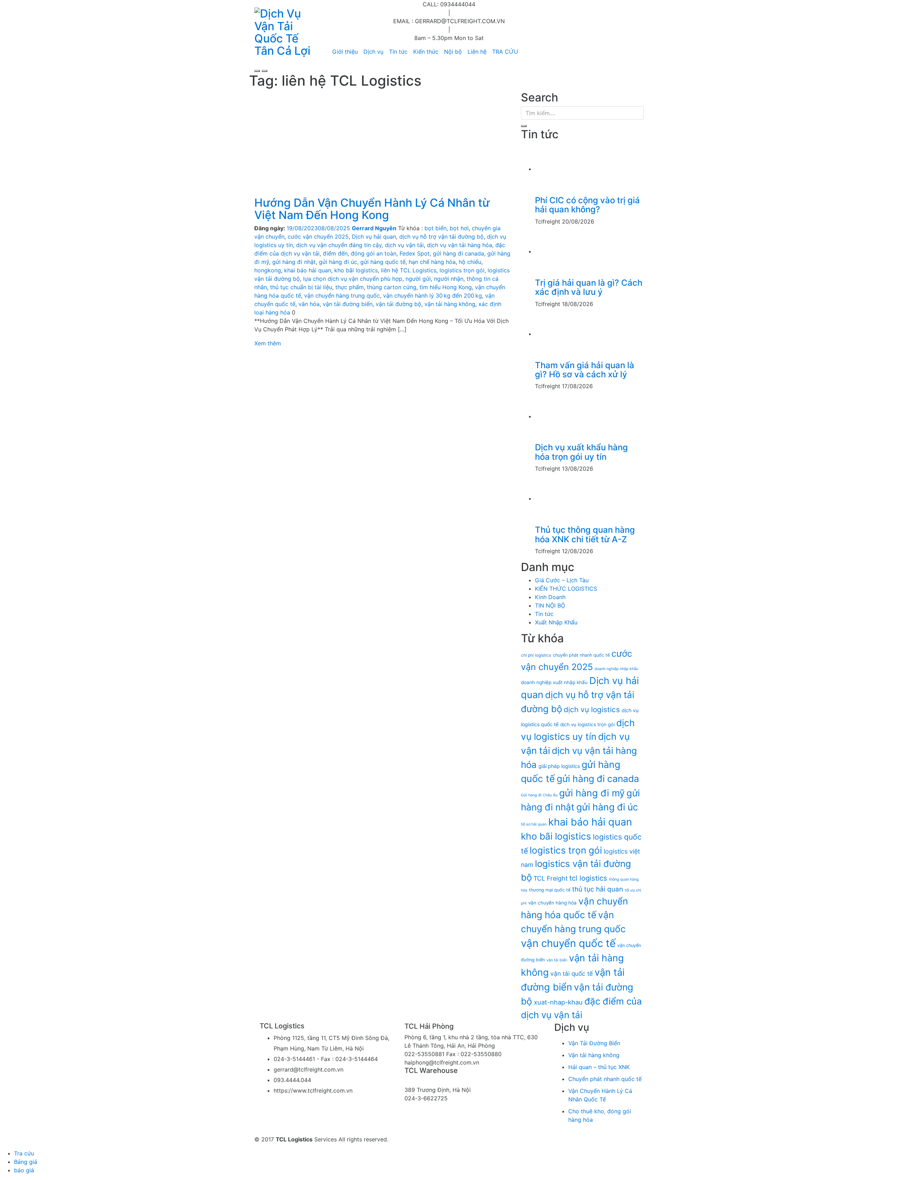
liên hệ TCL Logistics (408, 270)
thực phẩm (349, 287)
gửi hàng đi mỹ (592, 793)
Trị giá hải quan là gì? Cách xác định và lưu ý (588, 287)
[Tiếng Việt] (521, 51)
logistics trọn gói (462, 270)
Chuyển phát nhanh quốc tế (605, 1078)
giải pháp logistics (559, 766)
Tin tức (398, 51)
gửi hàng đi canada (458, 253)
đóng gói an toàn (373, 253)
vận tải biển (557, 960)
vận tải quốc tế (571, 973)
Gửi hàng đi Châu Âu (539, 795)
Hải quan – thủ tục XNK (599, 1066)
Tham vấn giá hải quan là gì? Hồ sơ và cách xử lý (584, 369)
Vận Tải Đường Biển (594, 1043)
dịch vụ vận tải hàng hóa (459, 244)
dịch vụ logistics (592, 709)
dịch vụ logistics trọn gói (587, 724)
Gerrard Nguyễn (374, 228)
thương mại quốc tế (549, 890)
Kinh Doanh (550, 597)
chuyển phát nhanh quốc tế (581, 655)
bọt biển (435, 228)
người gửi (418, 278)
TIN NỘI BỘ (550, 605)
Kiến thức (425, 51)
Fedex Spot (415, 253)
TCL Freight (551, 878)
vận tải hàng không (449, 303)
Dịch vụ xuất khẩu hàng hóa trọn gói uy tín (581, 452)
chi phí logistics (536, 655)
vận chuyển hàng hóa (552, 903)
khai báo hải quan (307, 270)
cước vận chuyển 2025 (318, 236)
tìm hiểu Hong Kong (446, 287)
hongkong (267, 270)
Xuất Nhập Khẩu (556, 622)
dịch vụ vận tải (404, 244)
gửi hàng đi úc (338, 261)
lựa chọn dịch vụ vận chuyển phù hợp (352, 278)
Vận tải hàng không (593, 1055)
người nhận (448, 278)
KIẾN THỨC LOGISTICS (566, 588)
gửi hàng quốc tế (383, 261)
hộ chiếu (470, 261)
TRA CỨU (505, 51)
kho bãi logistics (356, 270)
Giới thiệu (345, 51)
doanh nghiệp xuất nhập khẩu (554, 682)
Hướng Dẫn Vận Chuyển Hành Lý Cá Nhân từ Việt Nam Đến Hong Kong (372, 209)
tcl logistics (588, 878)
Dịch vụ (373, 51)
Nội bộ (453, 51)
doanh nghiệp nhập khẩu (616, 669)
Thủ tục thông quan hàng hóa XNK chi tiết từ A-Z (585, 534)
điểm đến (335, 253)
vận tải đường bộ (398, 303)
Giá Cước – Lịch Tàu (562, 580)
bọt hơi (459, 228)
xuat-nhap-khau (558, 1002)
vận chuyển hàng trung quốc (342, 295)
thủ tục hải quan (597, 889)
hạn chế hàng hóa (432, 261)
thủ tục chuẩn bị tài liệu (301, 287)
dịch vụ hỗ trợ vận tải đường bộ (441, 236)
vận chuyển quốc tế (568, 943)
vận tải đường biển (348, 303)
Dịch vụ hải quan (374, 236)
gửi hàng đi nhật (294, 261)
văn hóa (309, 303)
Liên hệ (477, 51)
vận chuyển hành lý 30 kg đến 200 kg (432, 295)
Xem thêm (267, 343)
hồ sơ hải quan (534, 824)
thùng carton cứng (391, 287)
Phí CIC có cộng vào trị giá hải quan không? (587, 204)
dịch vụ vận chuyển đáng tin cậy (339, 244)
